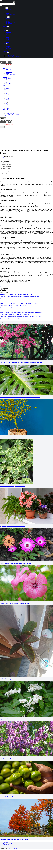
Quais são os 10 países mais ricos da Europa (9, 310)
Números (8, 79)
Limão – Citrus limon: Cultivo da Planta (9, 796)
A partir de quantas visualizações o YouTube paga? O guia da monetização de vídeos (18, 303)
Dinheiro (5, 85)
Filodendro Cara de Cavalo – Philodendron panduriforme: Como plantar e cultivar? (20, 397)
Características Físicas (6, 166)
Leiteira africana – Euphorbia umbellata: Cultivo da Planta (14, 679)
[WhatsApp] (4, 291)
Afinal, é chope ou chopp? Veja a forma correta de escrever (13, 307)
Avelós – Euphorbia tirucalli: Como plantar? (10, 437)
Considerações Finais (6, 171)
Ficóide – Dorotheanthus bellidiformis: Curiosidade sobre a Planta (15, 563)
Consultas (5, 110)
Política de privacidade (8, 843)
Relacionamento (9, 83)
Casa (7, 92)
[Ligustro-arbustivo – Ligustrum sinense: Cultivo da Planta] (26, 716)
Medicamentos (9, 72)
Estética (7, 73)
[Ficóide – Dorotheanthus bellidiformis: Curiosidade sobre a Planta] (26, 560)
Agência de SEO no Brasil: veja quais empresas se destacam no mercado (16, 294)
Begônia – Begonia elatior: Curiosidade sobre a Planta (12, 526)
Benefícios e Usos (6, 168)
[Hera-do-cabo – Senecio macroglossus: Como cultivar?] (16, 483)
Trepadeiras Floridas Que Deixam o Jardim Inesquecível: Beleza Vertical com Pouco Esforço (21, 362)
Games (7, 97)
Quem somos (5, 842)
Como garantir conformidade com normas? (9, 318)
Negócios (8, 88)
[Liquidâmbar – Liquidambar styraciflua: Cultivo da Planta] (26, 836)
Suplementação (9, 70)
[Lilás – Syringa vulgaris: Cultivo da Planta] (26, 756)
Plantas (7, 100)
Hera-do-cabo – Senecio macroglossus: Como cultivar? (12, 486)
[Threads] (5, 291)
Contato (4, 115)
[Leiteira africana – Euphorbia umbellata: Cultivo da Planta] (26, 676)
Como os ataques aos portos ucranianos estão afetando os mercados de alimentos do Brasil (19, 296)
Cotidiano (8, 108)
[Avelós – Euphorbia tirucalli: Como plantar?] (26, 434)
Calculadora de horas (10, 112)
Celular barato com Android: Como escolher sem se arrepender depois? (15, 314)
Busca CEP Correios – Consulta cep (13, 114)
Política (7, 103)
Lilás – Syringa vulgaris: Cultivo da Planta (10, 758)
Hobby (4, 89)
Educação (8, 104)
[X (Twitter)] (1, 291)
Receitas (7, 84)
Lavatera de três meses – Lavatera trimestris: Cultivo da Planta (15, 603)
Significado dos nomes (10, 82)
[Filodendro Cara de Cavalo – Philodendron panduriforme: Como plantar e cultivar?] (26, 394)
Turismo (7, 99)
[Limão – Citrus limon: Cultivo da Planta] (26, 794)
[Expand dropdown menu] (6, 68)
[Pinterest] (2, 291)
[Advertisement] (26, 138)
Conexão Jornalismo (13, 848)
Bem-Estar (5, 77)
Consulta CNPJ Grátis (10, 113)
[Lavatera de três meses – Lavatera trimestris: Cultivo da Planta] (26, 600)
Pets (6, 75)
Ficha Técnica (5, 173)
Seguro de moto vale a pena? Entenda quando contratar (12, 298)
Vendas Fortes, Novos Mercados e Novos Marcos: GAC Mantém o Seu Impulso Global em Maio (21, 316)
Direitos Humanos (9, 107)
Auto (7, 93)
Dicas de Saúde (9, 69)
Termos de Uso (6, 844)
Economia (8, 87)
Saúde (4, 68)
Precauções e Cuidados (7, 169)
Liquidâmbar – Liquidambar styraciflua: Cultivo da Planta (14, 839)
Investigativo (8, 105)
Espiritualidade (9, 78)
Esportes (7, 94)
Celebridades (8, 90)
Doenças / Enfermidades (11, 74)
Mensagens (8, 98)
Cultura (7, 95)
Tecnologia (5, 109)
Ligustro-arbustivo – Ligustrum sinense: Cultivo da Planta (13, 719)
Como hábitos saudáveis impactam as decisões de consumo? (13, 305)
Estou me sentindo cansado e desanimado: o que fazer (11, 301)
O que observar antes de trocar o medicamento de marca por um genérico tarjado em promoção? (21, 312)
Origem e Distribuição (6, 164)
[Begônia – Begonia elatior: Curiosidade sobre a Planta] (26, 523)
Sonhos (7, 80)
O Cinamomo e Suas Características (9, 162)
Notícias (4, 102)
